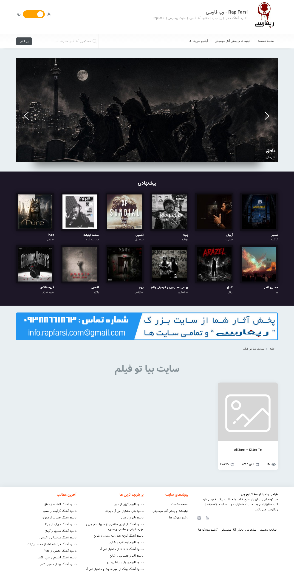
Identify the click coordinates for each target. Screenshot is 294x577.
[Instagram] (198, 517)
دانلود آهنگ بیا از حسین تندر (58, 564)
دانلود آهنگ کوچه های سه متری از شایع (119, 535)
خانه (272, 348)
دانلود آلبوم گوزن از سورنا (128, 504)
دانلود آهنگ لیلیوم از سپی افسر (56, 557)
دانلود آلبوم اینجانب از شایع (127, 542)
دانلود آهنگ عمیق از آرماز (60, 531)
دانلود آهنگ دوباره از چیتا (60, 524)
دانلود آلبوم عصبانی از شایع (127, 555)
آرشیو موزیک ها (198, 41)
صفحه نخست (265, 41)
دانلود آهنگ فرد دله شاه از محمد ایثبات (52, 544)
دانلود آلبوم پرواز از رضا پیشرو (125, 562)
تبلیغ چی (247, 494)
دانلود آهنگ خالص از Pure (60, 551)
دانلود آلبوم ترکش (132, 517)
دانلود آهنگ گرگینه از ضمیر (59, 511)
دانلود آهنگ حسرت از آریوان (59, 517)
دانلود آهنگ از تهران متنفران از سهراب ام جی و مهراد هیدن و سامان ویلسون (115, 527)
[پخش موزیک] (147, 341)
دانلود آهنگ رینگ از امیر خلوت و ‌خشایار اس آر (115, 569)
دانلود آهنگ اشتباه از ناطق (60, 504)
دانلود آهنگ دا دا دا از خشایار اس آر (122, 549)
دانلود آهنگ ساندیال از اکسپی (58, 537)
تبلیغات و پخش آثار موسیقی (233, 41)
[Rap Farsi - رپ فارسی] (264, 16)
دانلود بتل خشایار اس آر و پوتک (124, 511)
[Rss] (207, 517)
